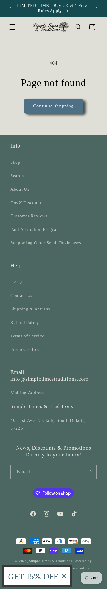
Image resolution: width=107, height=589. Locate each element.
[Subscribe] (89, 472)
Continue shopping (53, 105)
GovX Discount (25, 202)
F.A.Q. (16, 282)
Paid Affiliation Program (35, 229)
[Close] (64, 576)
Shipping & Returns (30, 309)
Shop (15, 162)
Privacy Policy (25, 349)
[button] (12, 27)
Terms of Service (27, 336)
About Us (19, 189)
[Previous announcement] (10, 8)
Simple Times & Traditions (50, 561)
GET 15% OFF (33, 576)
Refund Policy (24, 322)
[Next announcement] (96, 8)
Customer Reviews (29, 215)
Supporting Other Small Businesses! (46, 242)
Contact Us (21, 295)
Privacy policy (78, 568)
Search (17, 175)
